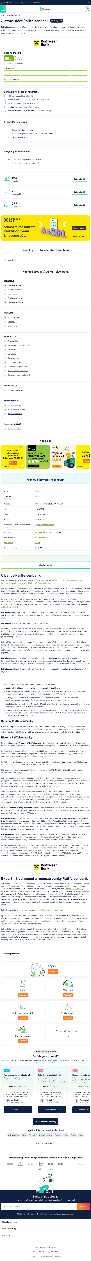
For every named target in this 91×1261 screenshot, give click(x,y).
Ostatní (81, 1135)
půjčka (73, 580)
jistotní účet (38, 583)
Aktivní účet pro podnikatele (18, 371)
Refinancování (13, 294)
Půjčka (66, 1135)
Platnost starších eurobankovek (17, 1075)
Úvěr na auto (12, 326)
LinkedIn (54, 1251)
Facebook (40, 1251)
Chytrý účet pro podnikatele (18, 366)
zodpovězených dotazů (45, 1051)
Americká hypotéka (15, 290)
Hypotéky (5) (9, 281)
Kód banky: (56, 21)
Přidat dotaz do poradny (45, 1121)
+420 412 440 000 (42, 532)
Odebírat (83, 1206)
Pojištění (58, 1135)
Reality (73, 1135)
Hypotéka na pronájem (16, 302)
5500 (37, 542)
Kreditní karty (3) (11, 400)
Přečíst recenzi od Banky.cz (15, 63)
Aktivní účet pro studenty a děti (19, 345)
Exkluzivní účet (13, 358)
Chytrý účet (12, 354)
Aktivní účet (12, 349)
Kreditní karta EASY (15, 414)
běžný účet (56, 580)
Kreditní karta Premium (16, 409)
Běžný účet (32, 1135)
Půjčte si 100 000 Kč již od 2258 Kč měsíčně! (24, 3)
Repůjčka (11, 322)
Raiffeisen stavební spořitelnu (50, 910)
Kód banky (8, 542)
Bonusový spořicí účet (16, 390)
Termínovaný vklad (14, 429)
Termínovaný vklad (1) (13, 424)
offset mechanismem (73, 889)
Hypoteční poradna (45, 1135)
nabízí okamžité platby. (10, 607)
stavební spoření (51, 583)
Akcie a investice (13, 1135)
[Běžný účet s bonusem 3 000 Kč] (45, 228)
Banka (24, 1135)
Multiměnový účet (14, 362)
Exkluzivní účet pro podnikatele (19, 375)
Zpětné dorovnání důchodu (49, 1075)
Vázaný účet (12, 260)
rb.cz (37, 491)
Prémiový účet (13, 341)
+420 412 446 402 (42, 537)
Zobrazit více (16, 1110)
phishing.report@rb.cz (44, 524)
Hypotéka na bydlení (15, 285)
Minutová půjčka (14, 317)
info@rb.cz (39, 519)
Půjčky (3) (8, 313)
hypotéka (66, 580)
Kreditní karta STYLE (15, 405)
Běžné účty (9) (10, 336)
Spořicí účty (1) (10, 385)
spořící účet (11, 583)
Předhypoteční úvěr (15, 298)
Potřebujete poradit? (45, 1056)
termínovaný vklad (24, 583)
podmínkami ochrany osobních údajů (61, 1214)
